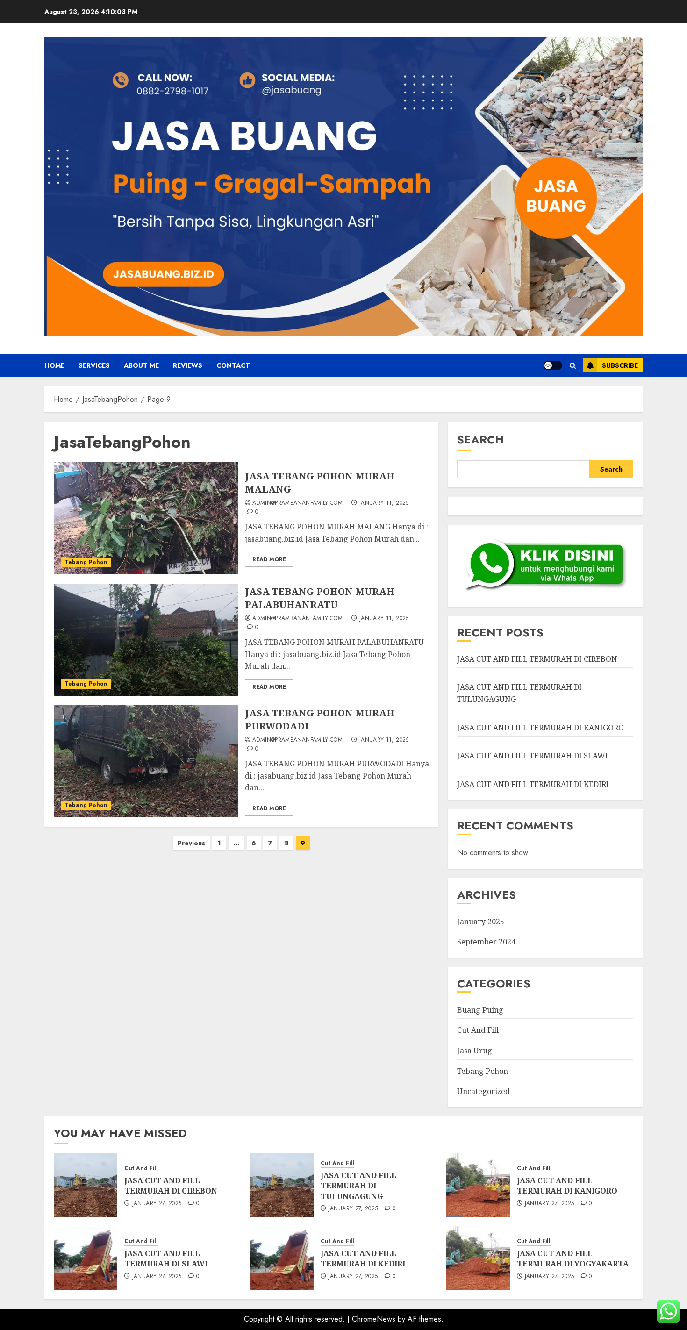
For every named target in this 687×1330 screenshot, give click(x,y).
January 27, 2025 (157, 1204)
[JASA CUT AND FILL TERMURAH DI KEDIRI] (282, 1258)
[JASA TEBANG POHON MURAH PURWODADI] (146, 761)
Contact (233, 365)
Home (54, 365)
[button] (573, 366)
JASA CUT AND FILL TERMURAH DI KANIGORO (540, 727)
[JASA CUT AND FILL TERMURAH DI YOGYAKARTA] (478, 1258)
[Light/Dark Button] (553, 365)
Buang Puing (480, 1010)
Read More (269, 559)
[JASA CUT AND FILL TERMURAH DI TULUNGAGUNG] (282, 1185)
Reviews (187, 365)
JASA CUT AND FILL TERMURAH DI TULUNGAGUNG (358, 1185)
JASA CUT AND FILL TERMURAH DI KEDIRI (533, 784)
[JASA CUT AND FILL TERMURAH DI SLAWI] (85, 1258)
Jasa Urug (474, 1050)
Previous (191, 843)
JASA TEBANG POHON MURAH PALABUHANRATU (319, 598)
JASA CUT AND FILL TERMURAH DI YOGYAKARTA (573, 1258)
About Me (141, 365)
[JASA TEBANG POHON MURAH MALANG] (146, 518)
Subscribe (620, 365)
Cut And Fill (478, 1030)
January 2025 (480, 921)
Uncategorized (483, 1091)
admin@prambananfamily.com (297, 503)
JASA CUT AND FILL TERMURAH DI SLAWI (532, 756)
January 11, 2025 (384, 503)
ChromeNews (373, 1319)
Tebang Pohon (85, 562)
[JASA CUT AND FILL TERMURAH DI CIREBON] (85, 1185)
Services (94, 365)
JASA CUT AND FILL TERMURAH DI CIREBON (537, 659)
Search (480, 439)
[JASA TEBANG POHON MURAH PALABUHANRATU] (146, 640)
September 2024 (486, 942)
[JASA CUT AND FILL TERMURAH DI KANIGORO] (478, 1185)
